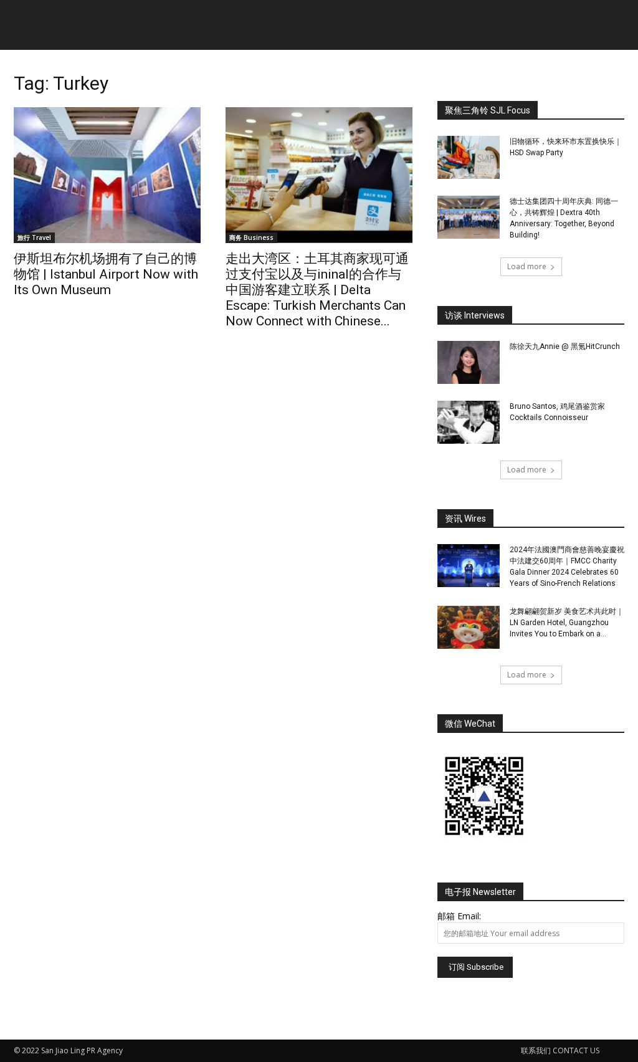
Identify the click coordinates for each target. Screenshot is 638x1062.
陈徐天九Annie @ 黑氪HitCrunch (565, 346)
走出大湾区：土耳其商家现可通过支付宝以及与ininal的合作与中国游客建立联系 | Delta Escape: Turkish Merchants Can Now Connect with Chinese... (317, 289)
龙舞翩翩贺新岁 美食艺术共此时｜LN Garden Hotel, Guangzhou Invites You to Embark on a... (567, 622)
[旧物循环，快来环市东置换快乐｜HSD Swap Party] (468, 157)
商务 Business (251, 237)
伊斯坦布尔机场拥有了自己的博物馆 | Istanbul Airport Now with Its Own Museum (106, 274)
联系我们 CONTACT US (560, 1050)
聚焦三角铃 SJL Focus (487, 110)
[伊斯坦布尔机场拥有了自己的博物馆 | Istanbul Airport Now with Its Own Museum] (107, 175)
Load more (526, 266)
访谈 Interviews (475, 315)
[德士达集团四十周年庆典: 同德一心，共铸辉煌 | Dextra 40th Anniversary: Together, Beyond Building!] (468, 217)
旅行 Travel (34, 237)
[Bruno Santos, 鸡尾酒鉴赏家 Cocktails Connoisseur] (468, 422)
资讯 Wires (465, 519)
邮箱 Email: (459, 916)
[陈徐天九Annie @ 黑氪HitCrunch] (468, 362)
